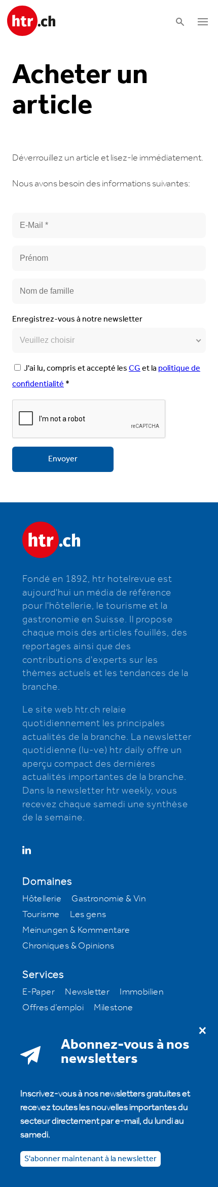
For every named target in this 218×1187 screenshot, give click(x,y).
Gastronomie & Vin (108, 899)
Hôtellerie (41, 899)
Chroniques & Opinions (68, 946)
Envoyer (63, 459)
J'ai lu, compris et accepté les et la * (106, 376)
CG (134, 368)
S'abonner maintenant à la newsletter (90, 1159)
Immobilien (142, 992)
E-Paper (38, 992)
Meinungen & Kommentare (76, 930)
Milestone (113, 1008)
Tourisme (40, 914)
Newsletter (87, 992)
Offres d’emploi (53, 1008)
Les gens (88, 914)
